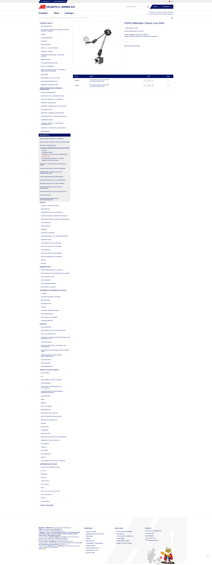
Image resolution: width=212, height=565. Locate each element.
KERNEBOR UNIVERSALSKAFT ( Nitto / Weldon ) (54, 106)
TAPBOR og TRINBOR (47, 51)
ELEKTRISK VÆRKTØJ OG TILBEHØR (51, 246)
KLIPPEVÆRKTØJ (46, 222)
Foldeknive (44, 477)
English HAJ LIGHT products (124, 543)
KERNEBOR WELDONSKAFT (48, 102)
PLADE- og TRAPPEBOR (47, 66)
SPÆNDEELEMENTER (47, 320)
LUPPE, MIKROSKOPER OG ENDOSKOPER (51, 176)
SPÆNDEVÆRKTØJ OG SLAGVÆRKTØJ (52, 212)
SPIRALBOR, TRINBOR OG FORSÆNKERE (52, 113)
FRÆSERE (44, 41)
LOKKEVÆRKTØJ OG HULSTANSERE (51, 243)
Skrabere (43, 497)
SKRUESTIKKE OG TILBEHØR (49, 317)
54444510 (77, 80)
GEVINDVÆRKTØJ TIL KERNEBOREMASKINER (53, 116)
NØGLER (43, 457)
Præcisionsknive (45, 480)
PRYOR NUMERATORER (47, 276)
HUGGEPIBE (44, 450)
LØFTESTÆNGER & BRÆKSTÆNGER (51, 416)
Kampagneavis (120, 533)
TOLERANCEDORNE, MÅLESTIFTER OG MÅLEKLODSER (51, 187)
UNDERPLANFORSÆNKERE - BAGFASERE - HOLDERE (53, 55)
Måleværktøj (89, 536)
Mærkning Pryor (90, 541)
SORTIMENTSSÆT (46, 239)
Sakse (42, 487)
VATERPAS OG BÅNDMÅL (48, 232)
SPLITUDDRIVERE (46, 454)
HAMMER (43, 403)
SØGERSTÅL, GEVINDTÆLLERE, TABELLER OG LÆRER (53, 164)
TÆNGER (43, 447)
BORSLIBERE (44, 74)
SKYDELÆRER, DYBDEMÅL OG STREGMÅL (52, 138)
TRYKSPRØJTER (45, 249)
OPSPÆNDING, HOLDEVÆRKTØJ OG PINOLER (53, 290)
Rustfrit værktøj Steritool (92, 548)
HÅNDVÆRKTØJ (45, 209)
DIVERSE (43, 260)
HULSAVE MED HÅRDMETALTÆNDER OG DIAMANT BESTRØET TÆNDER (55, 30)
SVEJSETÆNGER (45, 226)
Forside (40, 17)
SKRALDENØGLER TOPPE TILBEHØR (51, 379)
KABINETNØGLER (46, 409)
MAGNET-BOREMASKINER (48, 92)
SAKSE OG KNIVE (45, 433)
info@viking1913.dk (153, 540)
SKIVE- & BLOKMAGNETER (48, 334)
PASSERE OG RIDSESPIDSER (48, 145)
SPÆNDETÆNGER (46, 303)
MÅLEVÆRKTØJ (45, 17)
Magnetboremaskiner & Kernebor (95, 533)
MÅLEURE (44, 150)
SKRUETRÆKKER (46, 383)
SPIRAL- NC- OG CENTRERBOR (49, 48)
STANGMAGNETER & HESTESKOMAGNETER (53, 330)
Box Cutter (43, 470)
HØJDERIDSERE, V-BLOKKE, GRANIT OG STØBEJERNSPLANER (51, 172)
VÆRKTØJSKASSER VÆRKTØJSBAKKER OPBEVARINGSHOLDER (52, 392)
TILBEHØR (44, 293)
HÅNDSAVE (44, 229)
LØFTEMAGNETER (46, 359)
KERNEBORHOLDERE (47, 119)
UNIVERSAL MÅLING (45, 195)
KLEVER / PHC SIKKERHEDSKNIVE (50, 467)
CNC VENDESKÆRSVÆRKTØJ (49, 63)
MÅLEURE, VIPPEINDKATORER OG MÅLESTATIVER (58, 17)
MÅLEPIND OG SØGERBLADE (49, 420)
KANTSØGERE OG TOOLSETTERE (50, 78)
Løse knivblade (45, 484)
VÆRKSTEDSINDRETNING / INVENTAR (51, 256)
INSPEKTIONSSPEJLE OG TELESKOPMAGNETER (54, 236)
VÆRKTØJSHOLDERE (47, 314)
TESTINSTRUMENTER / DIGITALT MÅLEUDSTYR (53, 191)
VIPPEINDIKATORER (47, 152)
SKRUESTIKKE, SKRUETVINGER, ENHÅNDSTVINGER (55, 219)
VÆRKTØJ (43, 202)
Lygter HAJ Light (90, 552)
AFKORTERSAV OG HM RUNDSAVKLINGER (52, 96)
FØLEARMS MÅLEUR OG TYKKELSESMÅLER (52, 183)
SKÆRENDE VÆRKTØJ (46, 23)
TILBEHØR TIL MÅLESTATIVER (49, 160)
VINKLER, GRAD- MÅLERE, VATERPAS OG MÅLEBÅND (54, 142)
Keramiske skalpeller (46, 494)
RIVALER (43, 34)
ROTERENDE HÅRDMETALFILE (49, 81)
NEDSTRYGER (45, 426)
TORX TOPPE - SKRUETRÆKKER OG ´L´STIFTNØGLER (52, 387)
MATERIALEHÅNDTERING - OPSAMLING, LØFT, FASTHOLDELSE (54, 346)
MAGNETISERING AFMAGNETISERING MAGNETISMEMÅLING (51, 355)
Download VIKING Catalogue (124, 531)
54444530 (77, 85)
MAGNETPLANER (45, 363)
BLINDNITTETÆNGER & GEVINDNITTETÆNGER (54, 215)
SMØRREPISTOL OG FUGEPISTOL (50, 440)
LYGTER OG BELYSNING (46, 505)
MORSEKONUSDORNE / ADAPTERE (50, 296)
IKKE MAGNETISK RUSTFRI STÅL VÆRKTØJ (53, 460)
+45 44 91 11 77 (64, 544)
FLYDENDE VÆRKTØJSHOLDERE (50, 310)
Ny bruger (166, 6)
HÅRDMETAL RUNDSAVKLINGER (50, 84)
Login (155, 6)
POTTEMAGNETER (46, 327)
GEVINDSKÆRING (46, 44)
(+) (125, 41)
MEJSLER (43, 423)
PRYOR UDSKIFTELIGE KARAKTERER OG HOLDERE (55, 273)
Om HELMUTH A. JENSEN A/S (125, 536)
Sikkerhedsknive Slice (92, 550)
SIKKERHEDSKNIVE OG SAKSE (48, 464)
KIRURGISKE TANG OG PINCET (49, 413)
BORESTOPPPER (45, 396)
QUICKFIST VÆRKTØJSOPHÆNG (50, 205)
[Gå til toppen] (207, 555)
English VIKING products (123, 541)
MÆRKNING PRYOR (45, 267)
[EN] (172, 1)
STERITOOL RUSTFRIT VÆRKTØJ (49, 370)
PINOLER (43, 307)
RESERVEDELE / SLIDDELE (48, 287)
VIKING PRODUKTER (46, 26)
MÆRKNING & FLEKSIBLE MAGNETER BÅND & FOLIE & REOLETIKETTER (55, 338)
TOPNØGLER (44, 430)
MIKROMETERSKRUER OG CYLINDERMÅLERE (52, 180)
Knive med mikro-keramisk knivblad (50, 491)
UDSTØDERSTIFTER (46, 109)
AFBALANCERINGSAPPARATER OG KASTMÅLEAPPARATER (49, 199)
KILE (42, 376)
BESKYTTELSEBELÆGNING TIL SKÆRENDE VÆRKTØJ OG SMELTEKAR (53, 70)
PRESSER (43, 263)
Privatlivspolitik (120, 538)
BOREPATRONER (45, 300)
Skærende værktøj (91, 531)
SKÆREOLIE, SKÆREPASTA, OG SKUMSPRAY (53, 128)
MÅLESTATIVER (70, 17)
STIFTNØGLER (45, 443)
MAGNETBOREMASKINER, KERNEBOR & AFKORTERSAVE (51, 88)
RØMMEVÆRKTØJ (46, 59)
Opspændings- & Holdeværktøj (94, 543)
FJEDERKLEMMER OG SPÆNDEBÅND (51, 253)
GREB (42, 399)
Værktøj (88, 538)
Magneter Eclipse (90, 545)
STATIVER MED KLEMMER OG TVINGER (52, 158)
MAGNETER (43, 324)
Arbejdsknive (44, 474)
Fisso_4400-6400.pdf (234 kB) (133, 45)
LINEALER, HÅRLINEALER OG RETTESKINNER (52, 168)
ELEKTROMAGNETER (47, 366)
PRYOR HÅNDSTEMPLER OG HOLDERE (52, 270)
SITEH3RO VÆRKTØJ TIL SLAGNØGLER (52, 99)
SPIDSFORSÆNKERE (47, 37)
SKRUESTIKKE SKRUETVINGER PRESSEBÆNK (53, 437)
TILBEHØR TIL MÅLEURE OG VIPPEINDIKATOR (54, 154)
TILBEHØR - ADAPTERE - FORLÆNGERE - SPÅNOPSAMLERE (52, 124)
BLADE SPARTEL (45, 373)
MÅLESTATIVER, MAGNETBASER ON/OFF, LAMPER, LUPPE (55, 351)
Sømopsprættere (45, 501)
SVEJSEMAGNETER (46, 342)
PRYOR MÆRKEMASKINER (48, 283)
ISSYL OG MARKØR (46, 406)
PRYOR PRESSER (46, 280)
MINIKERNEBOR (45, 131)
